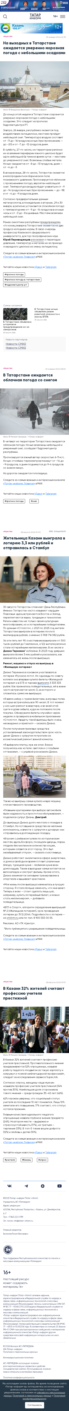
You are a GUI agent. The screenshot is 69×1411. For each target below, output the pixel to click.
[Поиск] (5, 16)
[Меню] (63, 16)
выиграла (43, 683)
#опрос (42, 1160)
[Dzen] (42, 1186)
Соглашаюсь (34, 1405)
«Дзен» (38, 267)
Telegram (50, 267)
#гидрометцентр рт (16, 285)
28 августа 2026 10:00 (31, 532)
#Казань (26, 1160)
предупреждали (50, 222)
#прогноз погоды (14, 274)
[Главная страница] (36, 16)
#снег (34, 501)
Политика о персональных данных (20, 1352)
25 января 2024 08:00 (55, 369)
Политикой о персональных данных (32, 1396)
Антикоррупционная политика (18, 1358)
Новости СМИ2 (16, 344)
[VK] (9, 1186)
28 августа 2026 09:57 (56, 983)
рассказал (37, 240)
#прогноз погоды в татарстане (22, 280)
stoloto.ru (12, 918)
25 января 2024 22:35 (56, 37)
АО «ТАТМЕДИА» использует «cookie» (21, 1363)
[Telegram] (26, 1186)
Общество (7, 36)
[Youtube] (59, 1186)
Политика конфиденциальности (18, 1378)
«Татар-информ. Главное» (19, 257)
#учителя (10, 1160)
